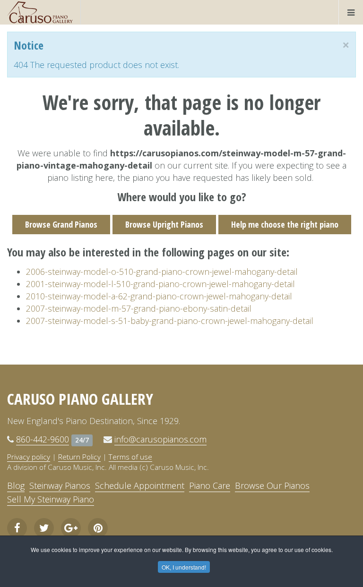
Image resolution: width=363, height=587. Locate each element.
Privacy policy (28, 456)
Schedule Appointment (139, 485)
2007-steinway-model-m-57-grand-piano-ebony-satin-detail (138, 308)
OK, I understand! (184, 567)
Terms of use (130, 456)
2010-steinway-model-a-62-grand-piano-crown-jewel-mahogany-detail (159, 296)
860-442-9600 (42, 439)
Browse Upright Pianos (164, 224)
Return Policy (79, 456)
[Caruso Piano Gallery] (40, 12)
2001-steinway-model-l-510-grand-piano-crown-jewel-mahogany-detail (160, 283)
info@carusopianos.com (160, 439)
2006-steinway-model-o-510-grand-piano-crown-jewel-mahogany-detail (162, 271)
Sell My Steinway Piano (50, 499)
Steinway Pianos (59, 485)
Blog (16, 485)
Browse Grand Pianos (61, 224)
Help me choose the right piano (284, 224)
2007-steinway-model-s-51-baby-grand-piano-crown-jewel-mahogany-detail (169, 320)
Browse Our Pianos (272, 485)
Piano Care (209, 485)
